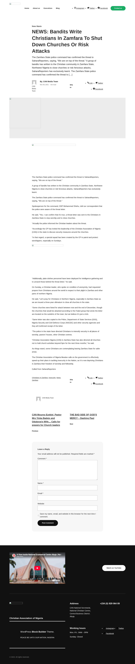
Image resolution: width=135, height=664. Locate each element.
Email (40, 493)
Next (71, 424)
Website (41, 504)
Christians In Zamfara (40, 378)
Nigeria (39, 26)
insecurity (52, 378)
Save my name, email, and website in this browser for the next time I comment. (68, 515)
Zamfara (35, 380)
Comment (42, 459)
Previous (35, 431)
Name (41, 483)
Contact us (118, 8)
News (34, 26)
